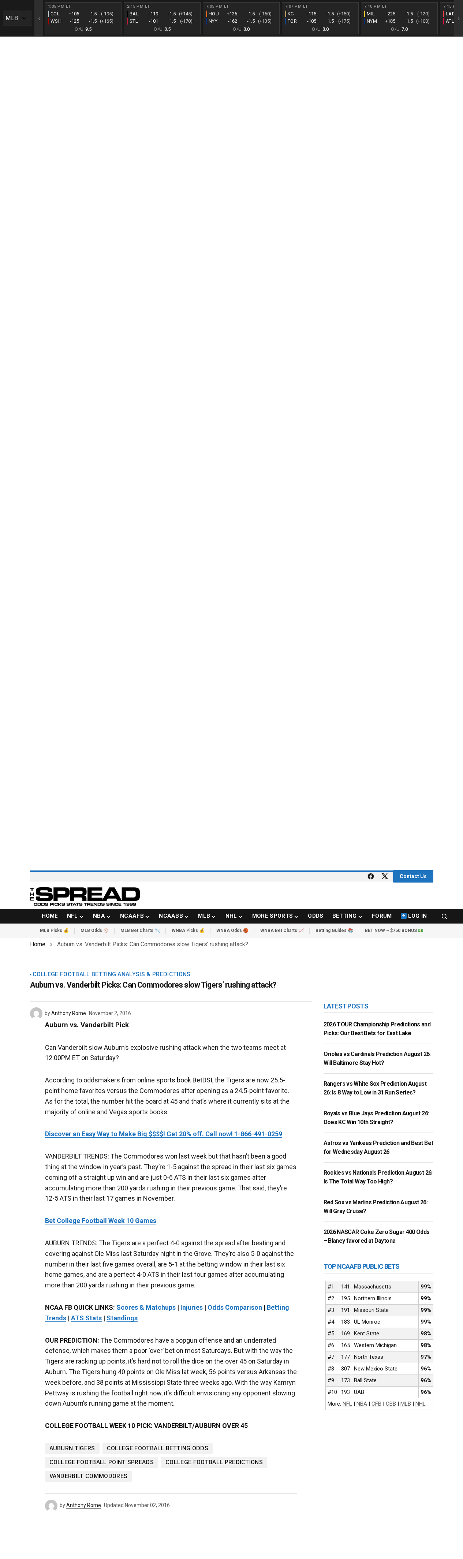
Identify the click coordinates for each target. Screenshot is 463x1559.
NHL (420, 1404)
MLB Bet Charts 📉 (140, 930)
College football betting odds (157, 1448)
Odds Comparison (235, 1307)
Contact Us (413, 876)
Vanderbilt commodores (88, 1476)
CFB (376, 1404)
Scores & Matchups (146, 1307)
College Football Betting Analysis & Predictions (112, 974)
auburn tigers (72, 1448)
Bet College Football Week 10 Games (100, 1220)
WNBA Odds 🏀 (232, 930)
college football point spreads (101, 1462)
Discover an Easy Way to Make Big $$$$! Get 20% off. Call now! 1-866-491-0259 (163, 1134)
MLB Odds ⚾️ (95, 930)
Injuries (191, 1307)
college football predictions (214, 1462)
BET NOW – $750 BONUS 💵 (394, 930)
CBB (391, 1404)
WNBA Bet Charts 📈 (282, 930)
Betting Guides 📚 (334, 930)
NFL (347, 1404)
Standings (122, 1318)
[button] (444, 916)
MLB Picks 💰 (54, 930)
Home (37, 944)
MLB (405, 1404)
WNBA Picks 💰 (188, 930)
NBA (361, 1404)
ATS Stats (86, 1318)
